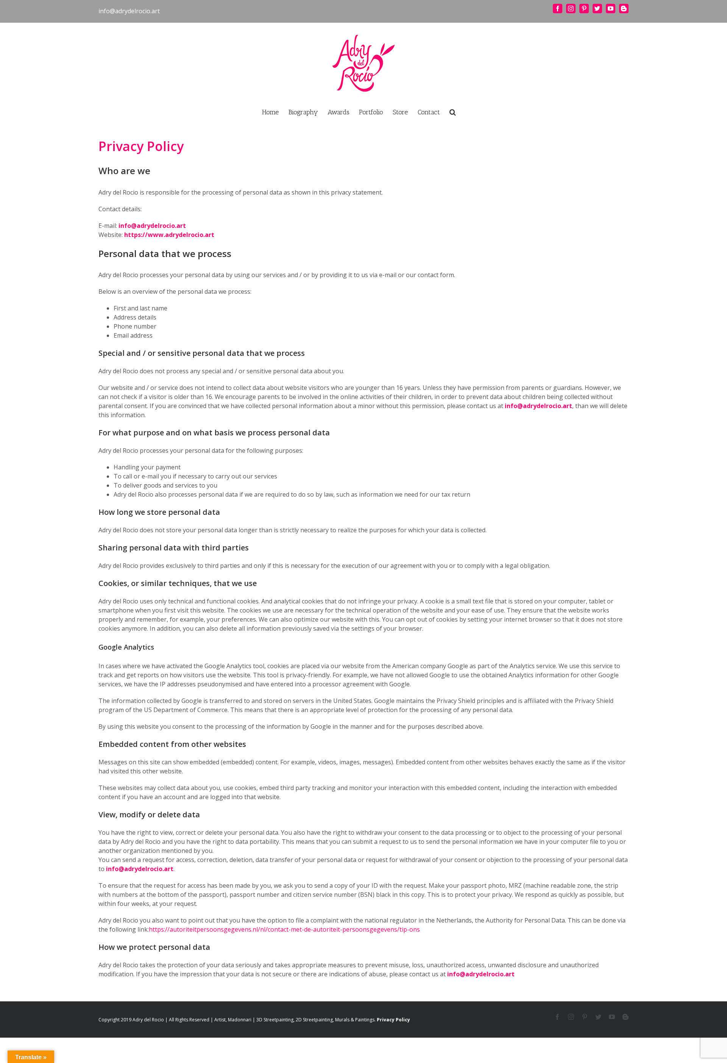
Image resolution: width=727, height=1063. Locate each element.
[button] (452, 111)
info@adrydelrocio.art (129, 11)
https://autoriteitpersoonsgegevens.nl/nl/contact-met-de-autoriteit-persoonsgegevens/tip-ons (284, 929)
